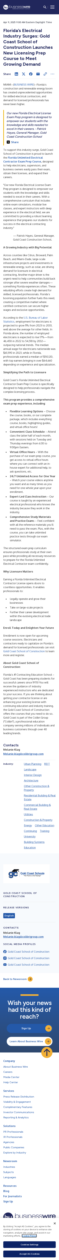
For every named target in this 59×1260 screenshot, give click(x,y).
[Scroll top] (46, 1052)
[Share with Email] (38, 74)
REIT (47, 764)
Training (44, 831)
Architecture (31, 780)
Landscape (30, 769)
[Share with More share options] (52, 74)
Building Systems (34, 842)
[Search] (44, 7)
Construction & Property (38, 820)
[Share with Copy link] (45, 74)
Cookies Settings (29, 1244)
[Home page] (16, 7)
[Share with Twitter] (23, 74)
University (30, 836)
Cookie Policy (29, 1235)
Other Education (44, 825)
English (9, 915)
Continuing (30, 831)
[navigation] (52, 7)
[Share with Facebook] (30, 74)
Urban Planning (32, 764)
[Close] (55, 1223)
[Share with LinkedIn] (16, 74)
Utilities (28, 814)
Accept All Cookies (29, 1254)
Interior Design (33, 775)
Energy (28, 825)
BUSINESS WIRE (24, 84)
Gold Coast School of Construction (24, 651)
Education (30, 847)
